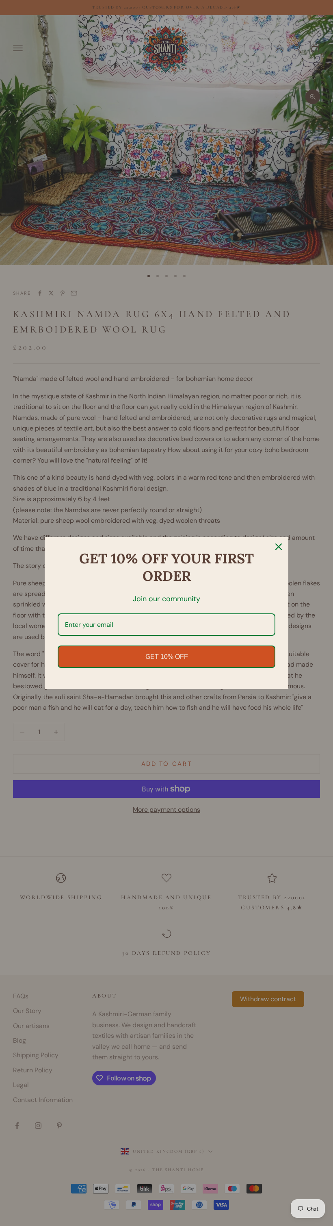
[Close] (278, 546)
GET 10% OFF (166, 656)
